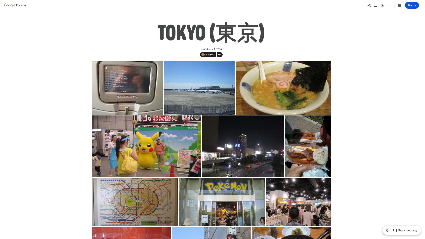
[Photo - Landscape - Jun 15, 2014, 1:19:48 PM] (222, 202)
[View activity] (375, 5)
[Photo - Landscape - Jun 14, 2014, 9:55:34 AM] (127, 88)
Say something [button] (407, 230)
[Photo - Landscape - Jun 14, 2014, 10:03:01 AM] (199, 88)
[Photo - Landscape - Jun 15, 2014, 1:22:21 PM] (298, 202)
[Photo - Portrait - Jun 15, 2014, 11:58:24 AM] (308, 146)
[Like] (387, 230)
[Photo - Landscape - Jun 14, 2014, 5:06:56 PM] (146, 146)
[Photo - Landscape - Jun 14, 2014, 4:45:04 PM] (283, 88)
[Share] (369, 5)
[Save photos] (382, 5)
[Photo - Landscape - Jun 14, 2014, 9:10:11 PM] (243, 146)
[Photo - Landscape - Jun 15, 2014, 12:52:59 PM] (135, 202)
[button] (399, 5)
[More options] (389, 5)
